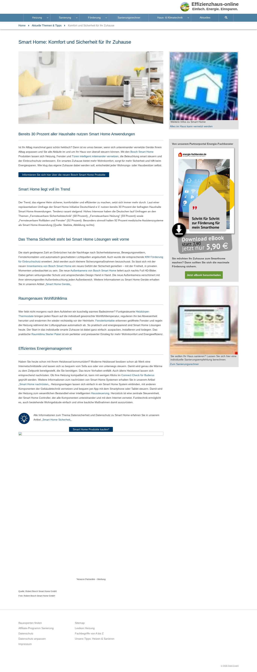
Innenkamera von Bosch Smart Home (49, 265)
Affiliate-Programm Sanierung (36, 628)
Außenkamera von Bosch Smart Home (93, 270)
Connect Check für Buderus (137, 375)
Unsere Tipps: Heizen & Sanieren (94, 638)
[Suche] (226, 18)
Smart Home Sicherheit (56, 419)
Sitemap (80, 622)
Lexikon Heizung (85, 628)
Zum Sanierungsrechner (184, 364)
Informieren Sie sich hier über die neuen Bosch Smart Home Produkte (63, 174)
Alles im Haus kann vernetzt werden (191, 126)
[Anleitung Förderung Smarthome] (204, 201)
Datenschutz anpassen (32, 638)
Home (22, 25)
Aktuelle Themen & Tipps (47, 25)
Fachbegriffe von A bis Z (89, 633)
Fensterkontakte (105, 320)
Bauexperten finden (30, 622)
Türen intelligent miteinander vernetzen (95, 156)
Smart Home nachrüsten (34, 384)
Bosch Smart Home (142, 151)
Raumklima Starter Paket (46, 334)
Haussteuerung (100, 393)
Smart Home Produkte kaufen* (91, 429)
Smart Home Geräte (58, 284)
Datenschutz (25, 633)
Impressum (25, 643)
